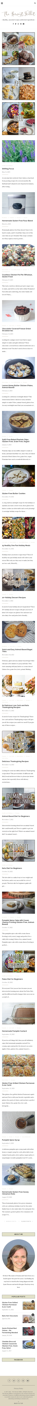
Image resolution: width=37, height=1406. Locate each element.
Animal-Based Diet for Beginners (16, 816)
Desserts (12, 217)
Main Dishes (5, 269)
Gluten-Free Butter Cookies (13, 493)
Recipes (19, 217)
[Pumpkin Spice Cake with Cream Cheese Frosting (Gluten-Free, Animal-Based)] (18, 903)
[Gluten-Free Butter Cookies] (18, 476)
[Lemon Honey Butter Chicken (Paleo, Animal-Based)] (18, 368)
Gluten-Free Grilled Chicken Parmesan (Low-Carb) (10, 1305)
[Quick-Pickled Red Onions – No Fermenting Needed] (29, 1331)
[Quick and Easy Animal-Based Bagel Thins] (18, 632)
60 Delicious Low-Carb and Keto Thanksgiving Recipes (15, 706)
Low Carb (11, 325)
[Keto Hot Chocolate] (29, 1319)
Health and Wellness (7, 165)
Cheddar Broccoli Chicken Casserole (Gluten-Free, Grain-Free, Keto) (10, 1345)
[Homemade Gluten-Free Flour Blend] (18, 203)
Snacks (25, 217)
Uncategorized (6, 271)
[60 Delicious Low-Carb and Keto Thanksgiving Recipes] (18, 686)
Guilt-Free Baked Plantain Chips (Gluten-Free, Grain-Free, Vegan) (15, 440)
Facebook (18, 1360)
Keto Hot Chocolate (10, 1316)
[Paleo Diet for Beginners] (18, 961)
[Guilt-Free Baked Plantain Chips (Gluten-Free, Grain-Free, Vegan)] (18, 422)
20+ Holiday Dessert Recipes (14, 598)
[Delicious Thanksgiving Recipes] (18, 742)
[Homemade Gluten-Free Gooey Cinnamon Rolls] (18, 1174)
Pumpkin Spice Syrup (11, 1140)
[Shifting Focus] (18, 151)
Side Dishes (5, 702)
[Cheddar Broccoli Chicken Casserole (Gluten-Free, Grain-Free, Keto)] (29, 1345)
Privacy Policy (18, 1388)
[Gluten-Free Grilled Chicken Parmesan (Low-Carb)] (18, 1065)
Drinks (10, 1137)
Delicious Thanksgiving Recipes (15, 761)
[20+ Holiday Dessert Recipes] (18, 580)
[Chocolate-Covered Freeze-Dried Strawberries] (18, 311)
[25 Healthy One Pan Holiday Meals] (18, 528)
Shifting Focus (8, 169)
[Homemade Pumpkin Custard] (18, 1013)
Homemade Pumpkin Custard (14, 1031)
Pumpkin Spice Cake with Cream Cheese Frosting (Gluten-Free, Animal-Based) (18, 922)
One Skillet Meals (15, 269)
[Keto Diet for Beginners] (18, 851)
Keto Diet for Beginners (12, 868)
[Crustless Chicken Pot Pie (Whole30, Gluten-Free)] (18, 255)
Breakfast (4, 217)
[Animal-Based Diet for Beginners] (18, 799)
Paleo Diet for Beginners (12, 979)
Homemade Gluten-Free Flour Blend (17, 221)
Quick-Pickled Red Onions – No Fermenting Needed (10, 1330)
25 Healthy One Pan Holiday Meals (16, 545)
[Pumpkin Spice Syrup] (18, 1122)
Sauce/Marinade (26, 1137)
